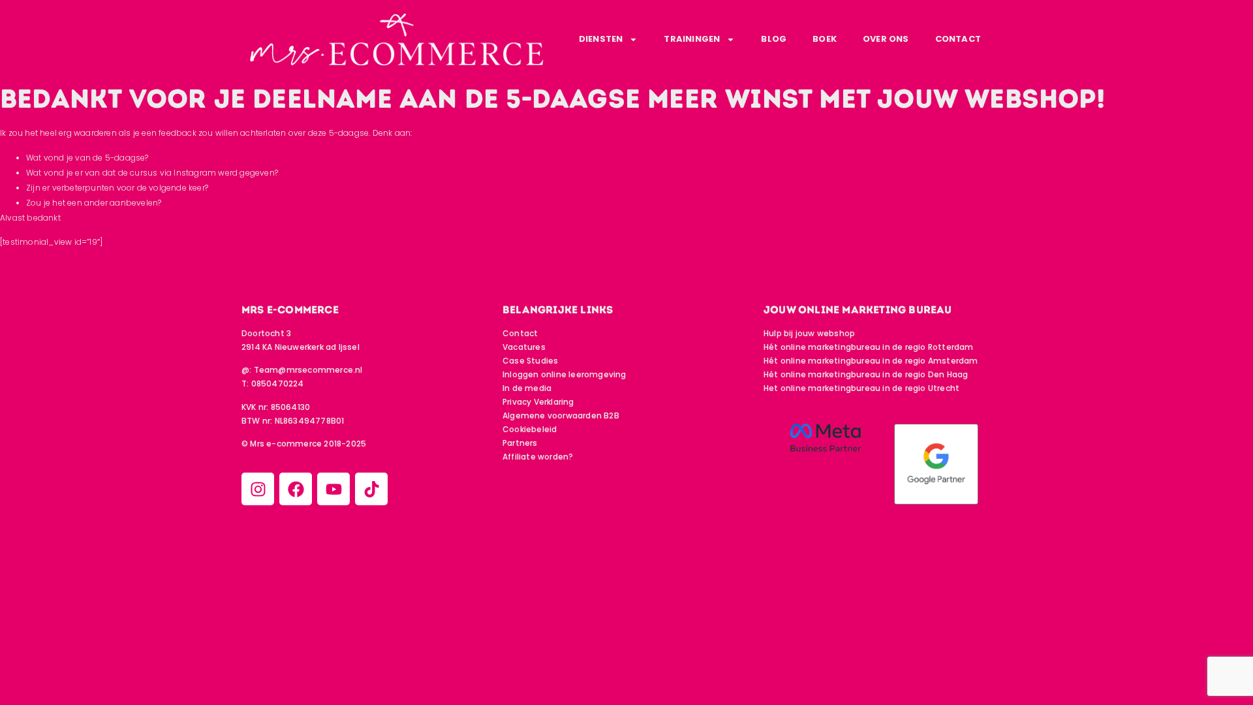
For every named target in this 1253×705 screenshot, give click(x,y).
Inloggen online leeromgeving (564, 374)
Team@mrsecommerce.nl (308, 369)
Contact (958, 39)
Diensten (601, 39)
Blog (773, 39)
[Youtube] (333, 489)
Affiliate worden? (538, 456)
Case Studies (530, 360)
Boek (824, 39)
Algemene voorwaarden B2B (561, 415)
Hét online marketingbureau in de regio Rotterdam (869, 346)
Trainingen (692, 39)
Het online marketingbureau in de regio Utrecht (861, 388)
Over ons (886, 39)
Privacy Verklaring (538, 401)
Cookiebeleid (530, 429)
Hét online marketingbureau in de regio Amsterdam (871, 360)
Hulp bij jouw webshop (809, 333)
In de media (527, 388)
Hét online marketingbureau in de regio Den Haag (866, 374)
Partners (520, 442)
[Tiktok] (371, 489)
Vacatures (524, 346)
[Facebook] (295, 489)
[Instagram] (257, 489)
